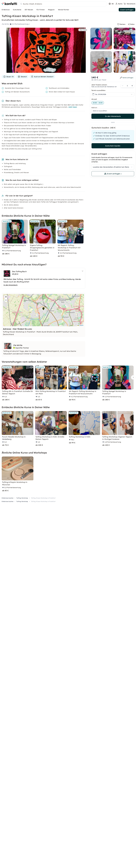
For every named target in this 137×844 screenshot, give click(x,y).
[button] (43, 308)
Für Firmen (40, 10)
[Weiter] (82, 232)
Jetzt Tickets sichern (99, 85)
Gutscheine (17, 10)
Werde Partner (63, 10)
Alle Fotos (83, 30)
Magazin (51, 10)
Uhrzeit (94, 99)
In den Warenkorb (113, 116)
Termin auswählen (98, 90)
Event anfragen (127, 10)
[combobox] (63, 4)
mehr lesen (72, 107)
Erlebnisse (6, 10)
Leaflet (81, 325)
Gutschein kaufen (112, 146)
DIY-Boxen (29, 10)
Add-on (94, 108)
